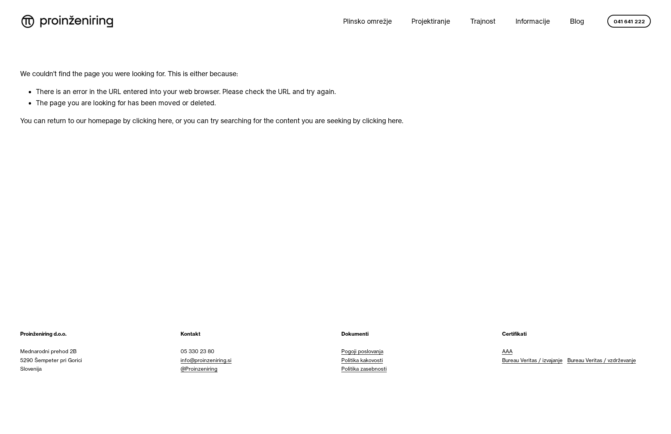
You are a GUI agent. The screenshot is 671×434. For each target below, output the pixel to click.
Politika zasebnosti (364, 369)
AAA (507, 351)
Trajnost (482, 21)
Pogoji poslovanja (362, 351)
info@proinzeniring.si (206, 360)
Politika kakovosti (362, 360)
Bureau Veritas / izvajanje (532, 360)
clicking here (152, 121)
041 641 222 (629, 21)
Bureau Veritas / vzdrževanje (601, 360)
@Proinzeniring (199, 369)
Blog (577, 21)
